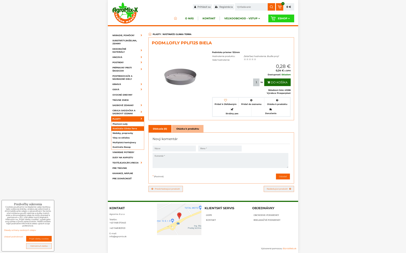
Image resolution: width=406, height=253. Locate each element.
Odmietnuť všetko (39, 246)
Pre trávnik (119, 168)
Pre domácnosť (122, 178)
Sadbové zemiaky (123, 105)
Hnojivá (117, 57)
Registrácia (226, 6)
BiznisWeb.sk (289, 248)
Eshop (282, 18)
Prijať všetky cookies (39, 238)
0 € (288, 6)
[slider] (250, 59)
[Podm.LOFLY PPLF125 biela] (180, 77)
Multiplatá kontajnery (124, 142)
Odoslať (283, 176)
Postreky (118, 62)
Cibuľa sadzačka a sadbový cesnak (123, 112)
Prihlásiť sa (204, 6)
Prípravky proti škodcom (122, 69)
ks (262, 82)
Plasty (116, 119)
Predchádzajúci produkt (167, 189)
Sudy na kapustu (122, 157)
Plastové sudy (120, 124)
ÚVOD (175, 18)
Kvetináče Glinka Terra (125, 128)
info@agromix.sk (118, 236)
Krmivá (116, 84)
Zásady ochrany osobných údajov (20, 230)
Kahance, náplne (122, 173)
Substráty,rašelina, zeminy (124, 42)
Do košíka (279, 82)
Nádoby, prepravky (123, 133)
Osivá (115, 89)
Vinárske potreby (123, 152)
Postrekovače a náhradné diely (122, 77)
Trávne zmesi (120, 100)
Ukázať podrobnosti (13, 237)
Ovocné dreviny (122, 95)
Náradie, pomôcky (123, 35)
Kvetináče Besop (122, 147)
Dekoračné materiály (119, 50)
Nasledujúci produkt (277, 189)
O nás (189, 18)
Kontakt (209, 18)
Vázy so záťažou (121, 138)
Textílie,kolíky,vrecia (125, 163)
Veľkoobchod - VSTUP (241, 18)
